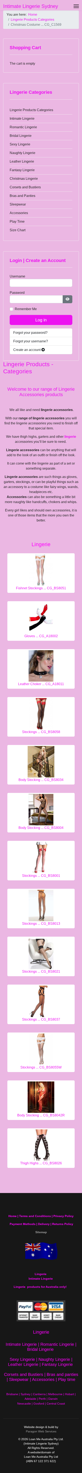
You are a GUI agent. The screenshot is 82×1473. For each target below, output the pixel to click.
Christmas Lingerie (24, 178)
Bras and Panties (22, 196)
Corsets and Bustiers (25, 187)
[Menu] (76, 6)
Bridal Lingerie (21, 135)
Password (17, 292)
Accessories (19, 213)
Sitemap (41, 1232)
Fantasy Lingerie (22, 170)
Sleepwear (18, 204)
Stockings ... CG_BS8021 (41, 971)
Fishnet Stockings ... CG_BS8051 (41, 588)
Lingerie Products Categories (31, 110)
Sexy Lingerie (20, 144)
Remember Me (26, 309)
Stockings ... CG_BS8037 (41, 1019)
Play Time (17, 221)
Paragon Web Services (41, 1431)
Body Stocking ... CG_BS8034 (41, 780)
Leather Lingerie (22, 161)
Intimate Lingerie (22, 118)
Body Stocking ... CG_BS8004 (41, 828)
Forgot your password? (30, 332)
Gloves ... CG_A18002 (41, 636)
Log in (41, 320)
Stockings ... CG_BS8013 (41, 923)
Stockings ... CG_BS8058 (41, 732)
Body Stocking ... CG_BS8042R (41, 1115)
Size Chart (17, 230)
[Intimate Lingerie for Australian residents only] (41, 1251)
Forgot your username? (30, 341)
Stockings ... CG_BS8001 (41, 875)
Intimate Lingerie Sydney (30, 6)
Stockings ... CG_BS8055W (41, 1067)
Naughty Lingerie (22, 153)
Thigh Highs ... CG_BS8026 (41, 1163)
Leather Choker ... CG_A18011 (41, 684)
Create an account (27, 350)
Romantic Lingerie (23, 127)
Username (17, 276)
